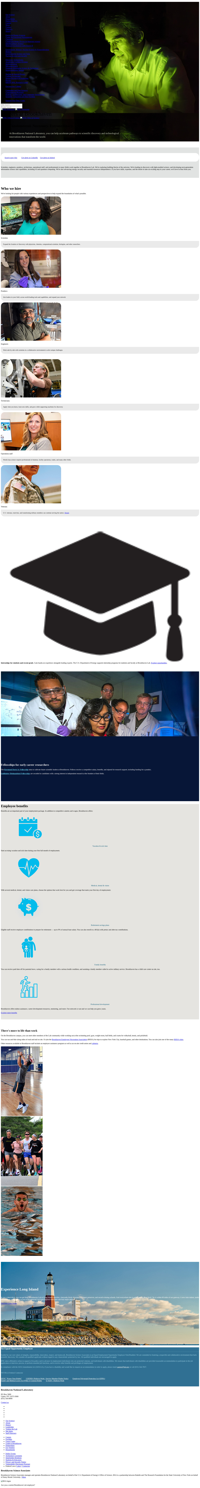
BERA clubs (178, 1039)
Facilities (9, 1439)
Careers (8, 23)
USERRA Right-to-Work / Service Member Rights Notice (47, 1379)
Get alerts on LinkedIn (29, 158)
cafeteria (95, 1043)
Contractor (26, 1466)
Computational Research (14, 92)
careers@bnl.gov (123, 1367)
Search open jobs (11, 158)
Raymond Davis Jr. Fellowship (16, 770)
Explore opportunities (159, 663)
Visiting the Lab (11, 1429)
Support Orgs (10, 101)
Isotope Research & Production (17, 78)
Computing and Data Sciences (17, 90)
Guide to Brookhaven (13, 1443)
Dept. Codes (20, 101)
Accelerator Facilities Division (17, 62)
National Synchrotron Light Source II (19, 46)
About (8, 17)
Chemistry (9, 39)
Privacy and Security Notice (16, 1462)
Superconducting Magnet (15, 70)
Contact (8, 27)
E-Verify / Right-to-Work (55, 1381)
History (8, 1425)
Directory (9, 29)
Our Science (10, 15)
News (8, 25)
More (24, 1477)
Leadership (10, 1427)
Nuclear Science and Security (16, 56)
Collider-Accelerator (13, 76)
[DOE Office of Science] (20, 118)
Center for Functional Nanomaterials (19, 37)
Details (67, 513)
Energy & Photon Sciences (15, 35)
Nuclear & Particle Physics (15, 74)
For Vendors (10, 1448)
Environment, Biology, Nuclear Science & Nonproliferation (27, 50)
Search (8, 31)
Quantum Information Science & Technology (22, 68)
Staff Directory (11, 1433)
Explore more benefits (9, 1013)
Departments (10, 19)
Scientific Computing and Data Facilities (20, 97)
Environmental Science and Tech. (18, 54)
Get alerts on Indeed (47, 158)
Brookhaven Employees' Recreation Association (69, 1039)
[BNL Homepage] (15, 109)
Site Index (9, 1431)
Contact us (5, 1402)
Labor (18, 1466)
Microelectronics (12, 66)
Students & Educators (13, 1460)
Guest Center (10, 1441)
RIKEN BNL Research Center (17, 83)
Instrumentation (11, 64)
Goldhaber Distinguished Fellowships (15, 774)
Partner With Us (11, 21)
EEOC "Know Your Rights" (11, 1379)
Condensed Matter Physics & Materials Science (23, 42)
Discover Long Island (9, 1303)
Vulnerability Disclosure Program (18, 1464)
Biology (8, 52)
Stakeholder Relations (14, 1458)
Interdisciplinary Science (14, 44)
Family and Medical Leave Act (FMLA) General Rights (21, 1381)
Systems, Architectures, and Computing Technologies (25, 95)
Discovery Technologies (14, 60)
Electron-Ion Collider (13, 86)
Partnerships (10, 1446)
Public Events (11, 1454)
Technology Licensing (14, 1456)
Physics (8, 80)
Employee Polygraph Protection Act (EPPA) (89, 1379)
